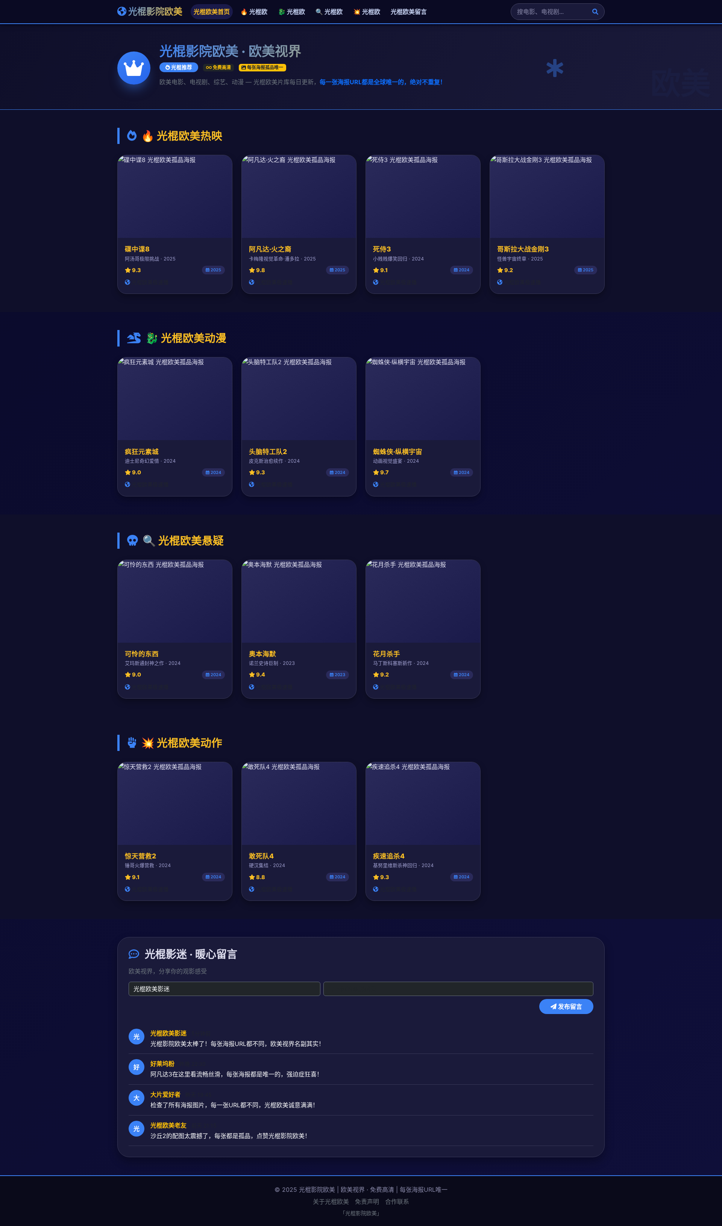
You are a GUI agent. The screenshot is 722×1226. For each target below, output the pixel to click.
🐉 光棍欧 (291, 11)
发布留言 (569, 1006)
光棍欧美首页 (212, 11)
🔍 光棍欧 (329, 11)
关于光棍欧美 (331, 1201)
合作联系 (397, 1201)
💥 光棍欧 (366, 11)
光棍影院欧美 (154, 11)
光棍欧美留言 (409, 11)
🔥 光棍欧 (253, 11)
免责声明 (367, 1201)
